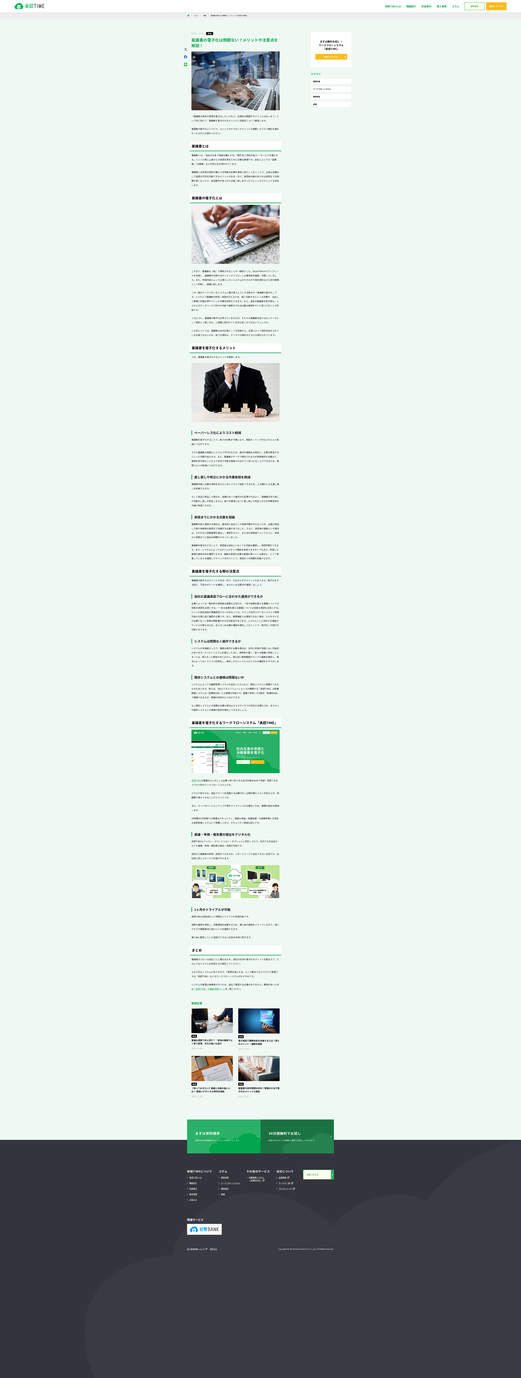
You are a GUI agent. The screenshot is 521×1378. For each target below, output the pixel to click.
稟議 (210, 33)
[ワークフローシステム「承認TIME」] (188, 15)
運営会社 (213, 1249)
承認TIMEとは (195, 1177)
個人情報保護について (196, 1249)
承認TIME (196, 780)
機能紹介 (193, 1183)
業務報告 (225, 1188)
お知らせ (193, 1199)
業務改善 (225, 1177)
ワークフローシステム (230, 1183)
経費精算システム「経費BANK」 (256, 1179)
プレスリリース (285, 1188)
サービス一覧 (284, 1183)
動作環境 (193, 1194)
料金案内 (193, 1188)
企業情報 (282, 1177)
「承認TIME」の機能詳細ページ (209, 988)
